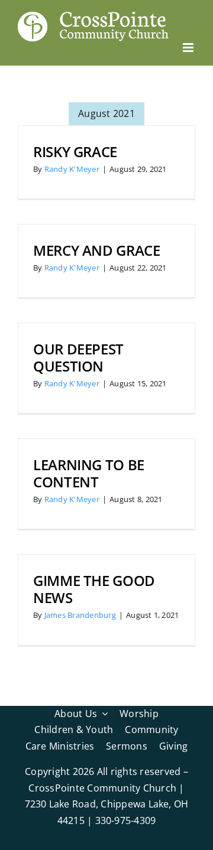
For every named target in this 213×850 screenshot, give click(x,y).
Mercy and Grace (96, 250)
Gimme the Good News (94, 589)
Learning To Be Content (88, 473)
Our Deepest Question (78, 357)
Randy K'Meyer (71, 169)
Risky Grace (75, 151)
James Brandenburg (80, 615)
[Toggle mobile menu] (189, 47)
